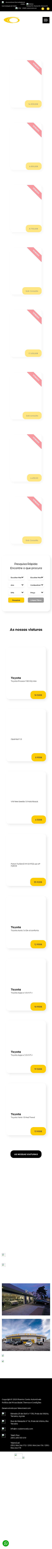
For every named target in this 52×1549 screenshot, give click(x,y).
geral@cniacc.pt (9, 1526)
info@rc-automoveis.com (29, 8)
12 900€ (38, 944)
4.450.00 (34, 478)
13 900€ (38, 1131)
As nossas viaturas (26, 1154)
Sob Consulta (32, 291)
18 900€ (38, 1006)
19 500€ (38, 1069)
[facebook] (42, 8)
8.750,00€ (33, 228)
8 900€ (38, 757)
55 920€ (38, 882)
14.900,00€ (33, 104)
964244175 (30, 6)
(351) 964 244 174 (35, 1445)
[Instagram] (48, 8)
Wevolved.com (24, 1408)
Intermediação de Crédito (9, 6)
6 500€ (38, 819)
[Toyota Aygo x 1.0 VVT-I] (26, 971)
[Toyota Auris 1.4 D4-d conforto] (26, 908)
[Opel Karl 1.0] (26, 721)
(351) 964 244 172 (18, 1445)
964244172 (44, 6)
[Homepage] (18, 22)
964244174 (37, 6)
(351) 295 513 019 (18, 1438)
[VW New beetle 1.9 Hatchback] (26, 784)
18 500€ (38, 695)
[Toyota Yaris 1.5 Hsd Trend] (26, 1095)
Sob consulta (32, 415)
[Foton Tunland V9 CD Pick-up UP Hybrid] (26, 846)
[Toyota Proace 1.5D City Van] (26, 659)
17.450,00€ (33, 353)
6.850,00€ (33, 166)
